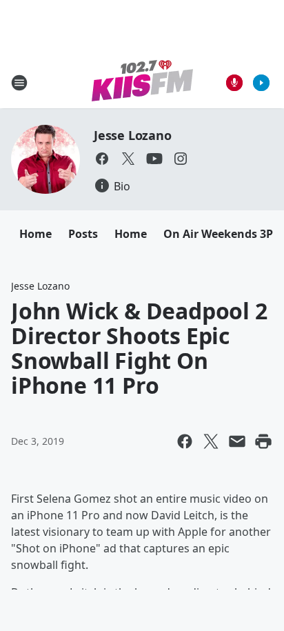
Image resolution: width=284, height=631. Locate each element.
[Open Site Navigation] (19, 82)
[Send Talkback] (234, 82)
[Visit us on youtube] (154, 158)
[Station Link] (142, 82)
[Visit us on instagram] (180, 158)
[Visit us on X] (128, 158)
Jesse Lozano (133, 135)
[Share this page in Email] (237, 441)
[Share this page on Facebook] (184, 441)
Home (35, 233)
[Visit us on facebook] (102, 158)
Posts (83, 233)
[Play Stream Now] (261, 82)
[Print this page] (263, 441)
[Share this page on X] (211, 441)
